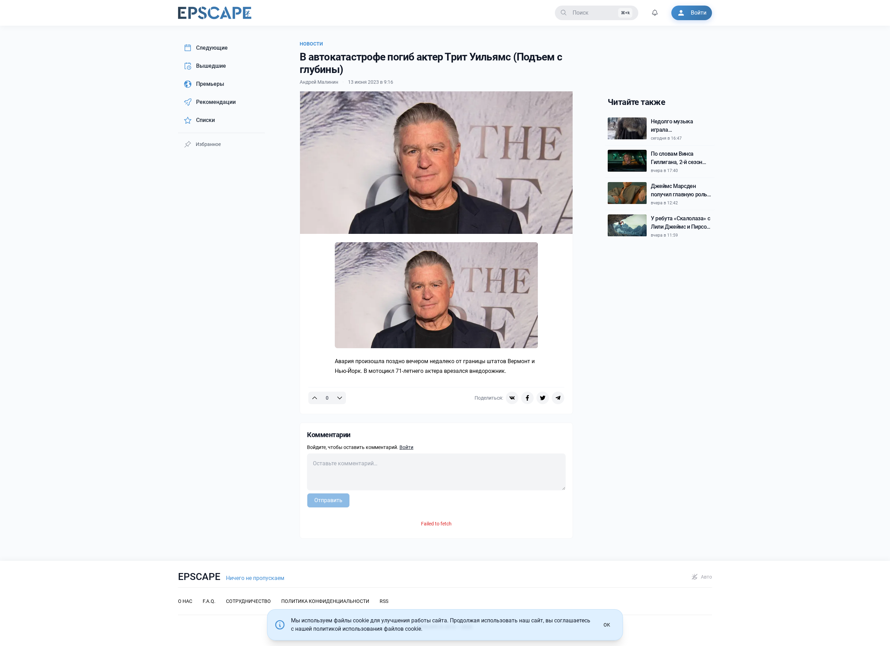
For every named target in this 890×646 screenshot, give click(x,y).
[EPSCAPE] (214, 13)
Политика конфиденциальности (325, 601)
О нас (185, 601)
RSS (384, 601)
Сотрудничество (248, 601)
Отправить (328, 500)
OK (607, 625)
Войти (406, 447)
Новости (311, 44)
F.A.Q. (209, 601)
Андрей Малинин (319, 82)
